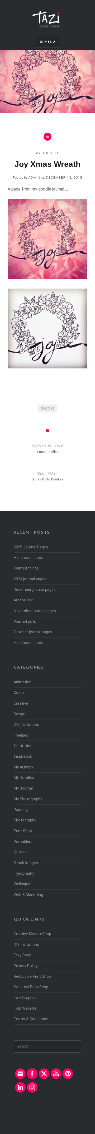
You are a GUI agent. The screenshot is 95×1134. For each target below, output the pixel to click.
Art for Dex (23, 600)
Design (19, 714)
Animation (22, 682)
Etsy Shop (22, 955)
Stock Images (26, 863)
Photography (25, 820)
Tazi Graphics (25, 998)
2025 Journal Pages (31, 547)
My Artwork (24, 767)
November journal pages (35, 611)
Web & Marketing (28, 895)
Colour (19, 692)
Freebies (21, 735)
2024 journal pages (30, 579)
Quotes (20, 852)
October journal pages (33, 632)
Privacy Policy (25, 966)
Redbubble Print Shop (32, 976)
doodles (48, 408)
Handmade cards (28, 558)
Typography (24, 873)
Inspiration (23, 756)
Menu (49, 41)
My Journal (23, 788)
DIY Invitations (26, 724)
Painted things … (28, 568)
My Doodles (47, 153)
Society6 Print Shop (31, 987)
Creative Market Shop (32, 934)
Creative (21, 703)
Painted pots (25, 621)
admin (34, 177)
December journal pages (35, 589)
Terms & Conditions (31, 1019)
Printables (22, 841)
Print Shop (23, 831)
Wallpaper (22, 884)
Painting (21, 809)
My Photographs (28, 799)
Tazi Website (25, 1008)
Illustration (23, 746)
